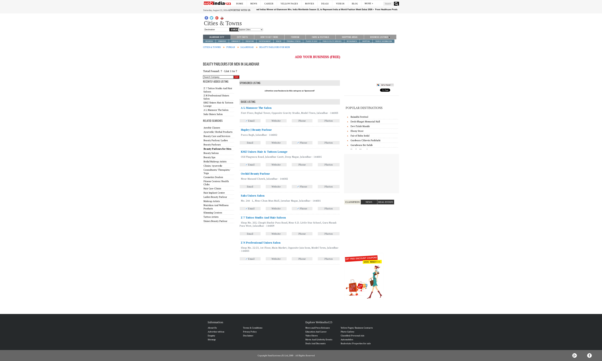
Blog (355, 3)
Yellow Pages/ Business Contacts (357, 327)
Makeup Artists (211, 201)
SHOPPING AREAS (350, 37)
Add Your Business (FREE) (317, 57)
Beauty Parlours (212, 144)
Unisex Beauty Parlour (215, 221)
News (253, 3)
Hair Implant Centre (214, 192)
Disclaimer (248, 335)
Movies (309, 3)
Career (268, 3)
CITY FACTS (242, 37)
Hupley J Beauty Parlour (256, 130)
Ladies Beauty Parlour (215, 196)
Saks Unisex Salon (252, 195)
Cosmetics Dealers (213, 177)
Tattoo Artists (211, 216)
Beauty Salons (211, 153)
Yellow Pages (289, 3)
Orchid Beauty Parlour (255, 173)
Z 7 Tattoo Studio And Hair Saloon (263, 217)
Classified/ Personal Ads (352, 335)
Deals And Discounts (315, 343)
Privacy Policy (250, 331)
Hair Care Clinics (212, 188)
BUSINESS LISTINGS (379, 37)
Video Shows (311, 335)
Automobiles (347, 339)
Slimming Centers (212, 212)
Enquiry (211, 335)
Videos (340, 3)
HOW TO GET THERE (269, 37)
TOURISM (295, 37)
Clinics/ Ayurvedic (212, 165)
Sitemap (212, 339)
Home (239, 3)
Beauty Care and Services (216, 136)
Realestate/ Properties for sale (356, 343)
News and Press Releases (317, 327)
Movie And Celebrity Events (318, 339)
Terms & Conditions (252, 327)
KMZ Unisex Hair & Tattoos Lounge (264, 151)
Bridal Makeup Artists (215, 161)
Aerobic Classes (211, 127)
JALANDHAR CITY (216, 37)
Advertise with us (239, 10)
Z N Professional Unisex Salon (260, 242)
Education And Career (316, 331)
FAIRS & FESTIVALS (320, 37)
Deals (325, 3)
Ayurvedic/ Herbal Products (217, 131)
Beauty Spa (209, 157)
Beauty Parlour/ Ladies (215, 140)
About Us (212, 327)
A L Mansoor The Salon (256, 108)
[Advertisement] (331, 22)
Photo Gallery (347, 331)
